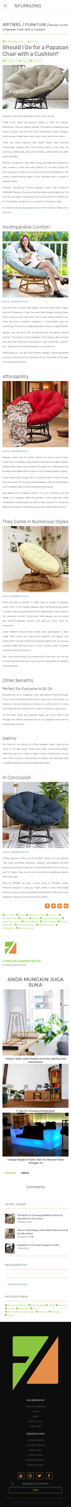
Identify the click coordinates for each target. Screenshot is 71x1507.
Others (11, 1308)
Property (55, 1311)
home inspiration (26, 924)
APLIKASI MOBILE (35, 1440)
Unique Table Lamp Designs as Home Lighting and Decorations (35, 1060)
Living (51, 1305)
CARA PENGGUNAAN (35, 1445)
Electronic (23, 1308)
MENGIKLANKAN (35, 1455)
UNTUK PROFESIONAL (35, 1460)
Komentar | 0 (11, 61)
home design (49, 921)
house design (31, 921)
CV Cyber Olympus (43, 1502)
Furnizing (28, 1502)
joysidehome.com (20, 596)
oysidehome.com (19, 301)
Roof (35, 1308)
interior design (26, 928)
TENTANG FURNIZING (35, 1406)
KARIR (35, 1416)
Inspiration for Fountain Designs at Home (38, 1245)
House (10, 1315)
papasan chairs (36, 915)
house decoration (51, 918)
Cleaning (42, 1311)
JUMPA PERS (35, 1426)
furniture (10, 915)
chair (21, 915)
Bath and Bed (37, 1305)
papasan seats (46, 924)
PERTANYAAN (35, 1450)
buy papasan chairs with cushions (39, 207)
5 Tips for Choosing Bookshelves (35, 1111)
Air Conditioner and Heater (20, 1311)
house (24, 918)
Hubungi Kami (35, 1421)
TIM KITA (35, 1411)
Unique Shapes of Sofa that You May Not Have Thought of (36, 1161)
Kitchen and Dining (17, 1305)
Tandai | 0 (36, 61)
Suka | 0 (24, 61)
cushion (52, 915)
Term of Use (57, 1502)
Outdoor (62, 1305)
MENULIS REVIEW (36, 1465)
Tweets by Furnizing (17, 1284)
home (35, 918)
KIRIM (35, 1490)
